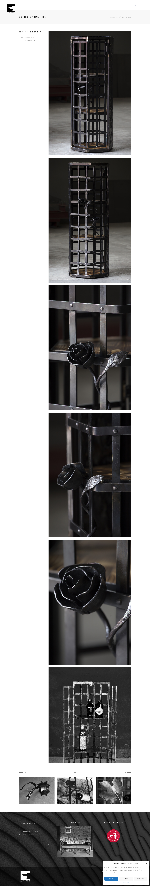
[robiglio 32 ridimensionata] (90, 220)
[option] (36, 790)
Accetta (111, 878)
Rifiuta (126, 878)
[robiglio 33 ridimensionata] (90, 347)
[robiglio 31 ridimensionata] (90, 93)
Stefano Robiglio (115, 17)
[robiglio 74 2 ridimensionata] (90, 715)
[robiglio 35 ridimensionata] (90, 602)
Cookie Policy (126, 882)
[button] (146, 864)
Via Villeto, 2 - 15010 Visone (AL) (31, 831)
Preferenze (140, 878)
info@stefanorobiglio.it (29, 834)
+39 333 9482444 (27, 828)
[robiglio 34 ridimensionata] (90, 475)
